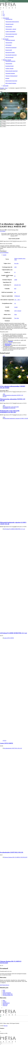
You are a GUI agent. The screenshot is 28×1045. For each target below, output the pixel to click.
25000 (15, 279)
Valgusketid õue (8, 19)
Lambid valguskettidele (10, 31)
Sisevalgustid (5, 38)
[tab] (15, 255)
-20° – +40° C (17, 299)
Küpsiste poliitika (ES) (7, 993)
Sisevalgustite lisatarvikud (11, 54)
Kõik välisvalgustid (9, 36)
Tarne (4, 991)
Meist (4, 1000)
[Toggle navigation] (0, 9)
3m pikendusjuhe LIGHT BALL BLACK (11, 852)
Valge (15, 314)
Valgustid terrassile (9, 24)
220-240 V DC (17, 284)
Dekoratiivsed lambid (10, 52)
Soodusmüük (5, 85)
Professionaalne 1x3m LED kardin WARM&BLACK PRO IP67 (9, 411)
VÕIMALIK (17, 296)
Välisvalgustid (6, 18)
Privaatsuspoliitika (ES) (8, 995)
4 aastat (15, 307)
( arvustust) (2, 231)
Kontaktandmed (6, 1003)
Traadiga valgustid (9, 68)
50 (14, 276)
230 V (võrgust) (17, 310)
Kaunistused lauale (9, 66)
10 (14, 272)
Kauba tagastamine (7, 992)
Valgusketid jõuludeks (10, 73)
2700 (15, 267)
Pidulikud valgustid (7, 59)
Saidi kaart (5, 1005)
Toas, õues (16, 318)
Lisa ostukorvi (3, 251)
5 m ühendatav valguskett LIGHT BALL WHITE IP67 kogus (13, 247)
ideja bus (5, 1025)
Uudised (4, 1001)
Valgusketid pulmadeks (10, 61)
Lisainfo (4, 254)
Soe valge (16, 263)
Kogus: (1, 248)
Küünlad (7, 78)
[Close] (0, 1031)
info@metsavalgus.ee (4, 985)
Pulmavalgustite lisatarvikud (11, 71)
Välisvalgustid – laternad (10, 29)
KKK (4, 990)
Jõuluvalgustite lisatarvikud (11, 80)
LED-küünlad (8, 45)
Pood (6, 88)
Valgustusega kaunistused (10, 47)
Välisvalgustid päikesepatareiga (12, 21)
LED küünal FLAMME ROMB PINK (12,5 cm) (13, 633)
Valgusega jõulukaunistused (11, 75)
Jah (15, 292)
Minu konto (5, 1004)
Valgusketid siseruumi (10, 40)
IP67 (15, 288)
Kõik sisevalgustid (9, 57)
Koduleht (2, 88)
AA (15, 303)
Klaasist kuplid (8, 50)
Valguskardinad (8, 26)
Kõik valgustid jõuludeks (10, 83)
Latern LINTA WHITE (6, 743)
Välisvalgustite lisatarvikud (11, 34)
